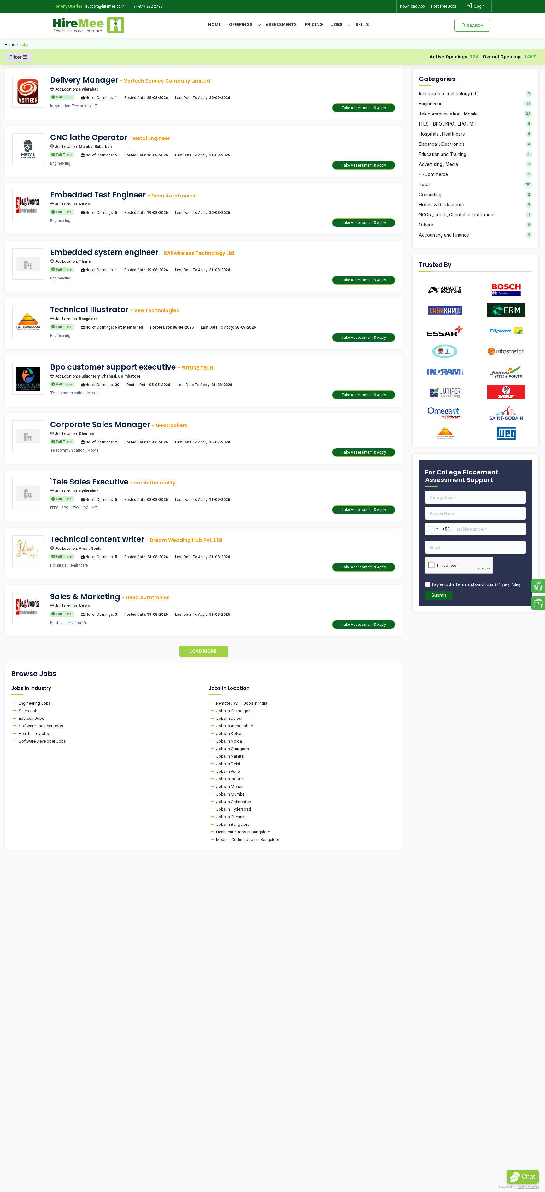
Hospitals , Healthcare (474, 134)
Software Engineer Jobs (41, 726)
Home (214, 24)
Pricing (314, 24)
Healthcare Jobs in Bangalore (243, 832)
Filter (16, 57)
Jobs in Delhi (228, 763)
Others (474, 225)
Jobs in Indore (229, 779)
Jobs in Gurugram (232, 748)
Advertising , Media (474, 164)
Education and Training (474, 154)
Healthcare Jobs (34, 733)
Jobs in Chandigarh (234, 710)
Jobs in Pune (228, 771)
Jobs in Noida (229, 741)
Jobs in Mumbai (231, 794)
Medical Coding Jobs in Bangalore (247, 839)
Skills (362, 24)
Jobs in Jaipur (229, 718)
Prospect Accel (528, 1187)
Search (475, 25)
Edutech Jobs (31, 718)
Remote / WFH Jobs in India (241, 703)
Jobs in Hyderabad (233, 809)
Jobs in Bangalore (232, 824)
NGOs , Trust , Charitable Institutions (474, 215)
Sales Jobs (29, 710)
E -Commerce (474, 174)
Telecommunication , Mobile (474, 114)
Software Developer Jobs (42, 741)
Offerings (241, 24)
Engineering (474, 104)
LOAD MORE (203, 651)
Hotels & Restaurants (474, 205)
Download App (412, 6)
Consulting (474, 194)
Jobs (337, 24)
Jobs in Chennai (230, 816)
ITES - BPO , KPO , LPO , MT (474, 124)
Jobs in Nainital (230, 756)
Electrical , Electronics (474, 144)
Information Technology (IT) (474, 94)
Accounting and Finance (474, 235)
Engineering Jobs (35, 703)
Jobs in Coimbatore (234, 801)
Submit (438, 595)
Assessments (281, 24)
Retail (474, 184)
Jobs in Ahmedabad (234, 726)
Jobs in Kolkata (230, 733)
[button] (523, 1177)
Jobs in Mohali (229, 786)
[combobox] (432, 529)
